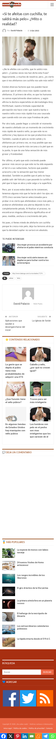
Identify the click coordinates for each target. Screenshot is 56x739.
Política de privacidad (36, 728)
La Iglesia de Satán (41, 320)
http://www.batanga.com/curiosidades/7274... (28, 273)
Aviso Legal (8, 728)
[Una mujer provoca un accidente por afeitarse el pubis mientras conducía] (8, 248)
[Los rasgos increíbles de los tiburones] (8, 578)
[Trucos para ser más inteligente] (40, 389)
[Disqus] (28, 496)
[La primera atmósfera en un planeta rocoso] (8, 604)
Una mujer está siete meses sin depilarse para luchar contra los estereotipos (33, 260)
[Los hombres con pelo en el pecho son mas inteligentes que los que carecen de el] (40, 414)
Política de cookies (20, 728)
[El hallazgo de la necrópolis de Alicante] (8, 617)
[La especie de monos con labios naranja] (8, 553)
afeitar (11, 278)
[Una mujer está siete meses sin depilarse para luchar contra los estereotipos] (8, 261)
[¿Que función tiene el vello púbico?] (15, 389)
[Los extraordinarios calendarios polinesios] (8, 629)
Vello (18, 278)
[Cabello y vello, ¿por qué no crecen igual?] (40, 354)
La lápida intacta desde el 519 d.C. (33, 639)
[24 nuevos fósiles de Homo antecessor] (8, 566)
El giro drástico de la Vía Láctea (32, 588)
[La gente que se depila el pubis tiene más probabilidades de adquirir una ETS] (15, 354)
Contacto (49, 728)
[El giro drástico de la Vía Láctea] (8, 591)
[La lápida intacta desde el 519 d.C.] (8, 642)
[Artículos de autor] (28, 293)
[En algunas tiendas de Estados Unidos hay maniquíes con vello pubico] (15, 414)
